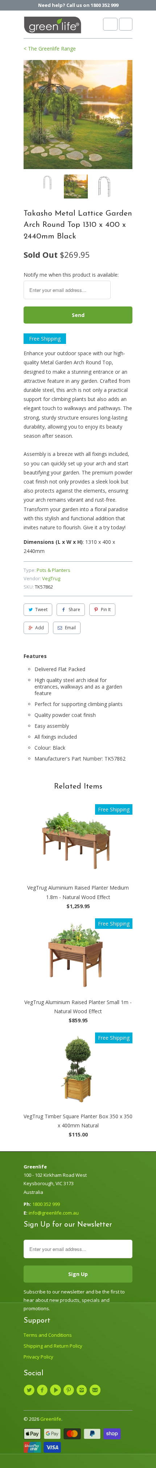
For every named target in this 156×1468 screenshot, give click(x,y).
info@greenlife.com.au (54, 1213)
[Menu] (110, 24)
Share (74, 609)
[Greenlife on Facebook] (43, 1390)
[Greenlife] (53, 27)
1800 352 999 (46, 1204)
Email (70, 628)
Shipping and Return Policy (53, 1346)
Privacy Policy (38, 1356)
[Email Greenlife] (95, 1390)
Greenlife (50, 1419)
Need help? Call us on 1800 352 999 (78, 5)
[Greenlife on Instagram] (82, 1390)
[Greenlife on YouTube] (56, 1390)
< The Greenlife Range (50, 48)
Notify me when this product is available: (71, 274)
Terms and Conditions (48, 1335)
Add (39, 628)
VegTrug (51, 578)
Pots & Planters (53, 570)
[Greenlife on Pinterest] (69, 1390)
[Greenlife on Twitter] (30, 1390)
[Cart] (125, 24)
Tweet (41, 609)
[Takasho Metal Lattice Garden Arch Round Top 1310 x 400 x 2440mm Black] (78, 114)
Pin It (106, 609)
